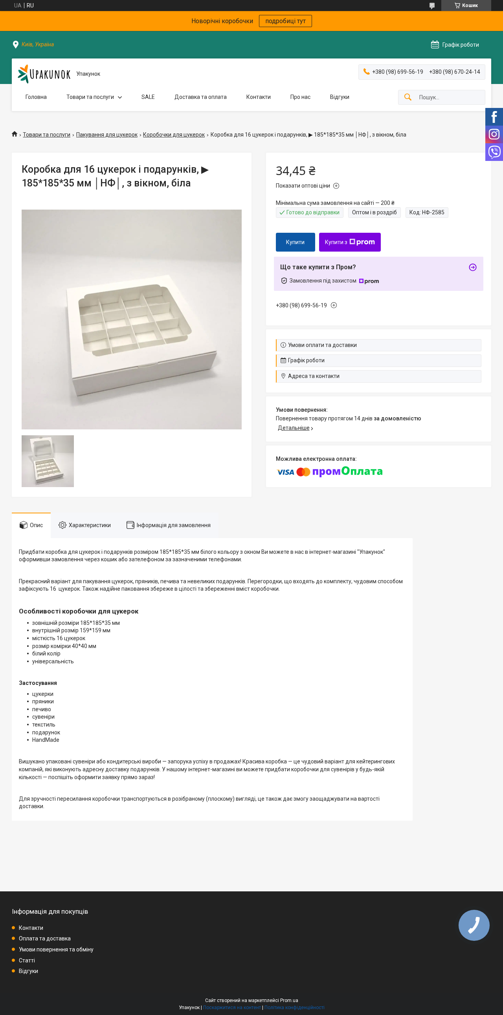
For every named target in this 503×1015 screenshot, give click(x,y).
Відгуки (339, 97)
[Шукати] (407, 97)
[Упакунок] (44, 74)
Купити (295, 242)
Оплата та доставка (45, 938)
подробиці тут (285, 21)
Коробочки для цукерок (174, 134)
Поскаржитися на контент (232, 1007)
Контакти (258, 97)
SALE (148, 97)
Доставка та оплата (200, 97)
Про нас (300, 97)
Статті (27, 960)
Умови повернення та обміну (56, 949)
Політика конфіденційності (294, 1007)
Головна (36, 97)
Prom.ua (289, 1000)
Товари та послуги (90, 97)
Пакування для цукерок (107, 134)
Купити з (336, 242)
